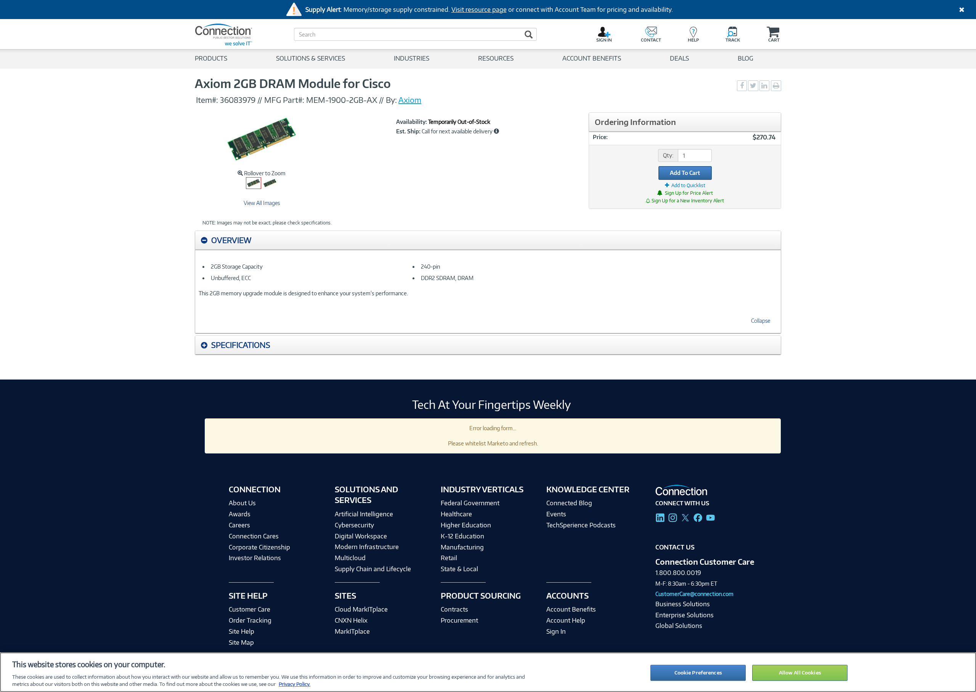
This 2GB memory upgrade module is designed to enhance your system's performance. (303, 293)
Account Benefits (571, 609)
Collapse (760, 320)
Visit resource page (479, 9)
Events (556, 514)
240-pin (430, 266)
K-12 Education (462, 536)
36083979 (237, 100)
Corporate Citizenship (259, 547)
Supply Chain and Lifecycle (373, 569)
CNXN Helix (351, 620)
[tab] (488, 240)
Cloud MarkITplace (361, 609)
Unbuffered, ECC (231, 278)
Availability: (411, 122)
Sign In (556, 631)
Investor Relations (255, 558)
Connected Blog (569, 503)
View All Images (262, 203)
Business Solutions (682, 604)
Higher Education (466, 525)
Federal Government (470, 503)
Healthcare (456, 514)
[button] (496, 131)
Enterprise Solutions (684, 615)
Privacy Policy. (294, 684)
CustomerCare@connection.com (694, 594)
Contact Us (675, 547)
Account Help (565, 620)
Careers (239, 525)
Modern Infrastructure (367, 547)
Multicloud (350, 558)
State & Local (459, 569)
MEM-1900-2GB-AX (341, 100)
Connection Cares (254, 536)
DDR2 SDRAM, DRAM (447, 278)
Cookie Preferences (698, 673)
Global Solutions (678, 626)
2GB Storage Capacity (237, 266)
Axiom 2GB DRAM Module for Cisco (293, 83)
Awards (239, 514)
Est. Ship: (408, 131)
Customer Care (249, 609)
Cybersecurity (354, 525)
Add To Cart (685, 173)
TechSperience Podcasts (581, 525)
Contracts (454, 609)
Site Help (241, 631)
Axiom (409, 100)
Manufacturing (462, 547)
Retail (449, 558)
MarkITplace (352, 631)
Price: (600, 137)
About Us (242, 503)
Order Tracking (250, 620)
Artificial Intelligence (364, 514)
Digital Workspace (361, 536)
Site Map (241, 642)
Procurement (459, 620)
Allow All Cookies (800, 673)
